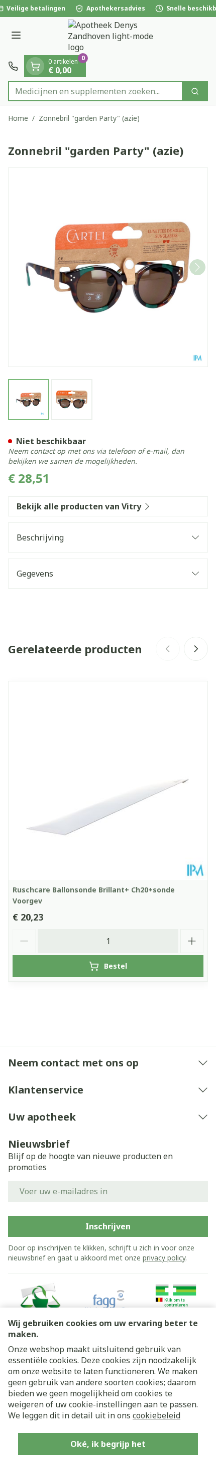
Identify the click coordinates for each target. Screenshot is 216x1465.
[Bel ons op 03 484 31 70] (13, 66)
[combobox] (95, 91)
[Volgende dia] (196, 649)
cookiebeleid (156, 1415)
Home (18, 118)
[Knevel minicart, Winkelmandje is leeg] (35, 66)
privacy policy (164, 1257)
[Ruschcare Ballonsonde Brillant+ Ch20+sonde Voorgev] (108, 780)
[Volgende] (197, 267)
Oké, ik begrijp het (108, 1443)
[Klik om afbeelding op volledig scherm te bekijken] (108, 267)
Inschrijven (108, 1226)
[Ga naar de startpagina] (118, 36)
